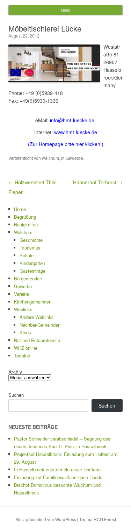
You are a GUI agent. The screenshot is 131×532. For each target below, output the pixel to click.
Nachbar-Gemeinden (40, 324)
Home (20, 209)
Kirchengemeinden (32, 301)
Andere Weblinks (37, 317)
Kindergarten (32, 263)
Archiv (15, 371)
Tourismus (30, 247)
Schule (27, 255)
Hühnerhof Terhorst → (98, 182)
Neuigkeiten (26, 224)
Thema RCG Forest (97, 519)
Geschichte (31, 240)
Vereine (21, 294)
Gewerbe (74, 158)
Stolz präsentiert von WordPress (45, 519)
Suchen (16, 394)
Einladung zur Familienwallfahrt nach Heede (58, 477)
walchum (50, 158)
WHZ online (25, 348)
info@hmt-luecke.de (72, 120)
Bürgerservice (28, 278)
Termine (22, 355)
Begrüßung (25, 216)
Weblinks (23, 309)
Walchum (23, 232)
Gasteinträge (32, 270)
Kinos (25, 332)
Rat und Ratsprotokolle (37, 340)
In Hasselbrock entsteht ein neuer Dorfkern (57, 469)
